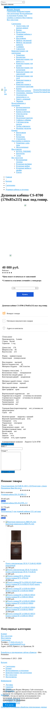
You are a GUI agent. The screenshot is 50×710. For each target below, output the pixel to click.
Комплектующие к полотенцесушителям (24, 85)
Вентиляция (21, 133)
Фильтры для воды (23, 128)
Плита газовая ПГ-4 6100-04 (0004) (19, 591)
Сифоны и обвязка (23, 120)
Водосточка (20, 32)
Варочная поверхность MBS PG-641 (20, 524)
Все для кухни (12, 20)
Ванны (19, 30)
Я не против (9, 705)
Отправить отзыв (8, 472)
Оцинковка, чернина (24, 93)
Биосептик (20, 153)
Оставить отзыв (7, 444)
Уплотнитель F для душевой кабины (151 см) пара (21, 511)
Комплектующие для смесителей (24, 73)
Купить (25, 294)
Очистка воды (21, 114)
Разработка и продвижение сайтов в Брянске (19, 652)
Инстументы (27, 18)
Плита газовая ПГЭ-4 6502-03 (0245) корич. (23, 584)
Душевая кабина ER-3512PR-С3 (13, 494)
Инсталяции (21, 38)
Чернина (19, 101)
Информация (6, 681)
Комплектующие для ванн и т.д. (24, 60)
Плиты (19, 172)
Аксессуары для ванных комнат (22, 27)
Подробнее (20, 700)
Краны (19, 89)
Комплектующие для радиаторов (24, 69)
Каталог (4, 662)
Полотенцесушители (24, 118)
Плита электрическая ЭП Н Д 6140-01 (21, 572)
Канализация (21, 109)
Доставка (9, 685)
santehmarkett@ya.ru (17, 644)
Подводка (20, 116)
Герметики (20, 55)
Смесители (20, 49)
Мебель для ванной (24, 40)
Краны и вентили (23, 112)
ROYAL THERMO (23, 151)
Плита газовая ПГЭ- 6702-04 (17, 578)
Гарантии (9, 687)
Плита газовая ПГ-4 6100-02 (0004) (19, 609)
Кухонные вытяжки (24, 164)
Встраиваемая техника (21, 161)
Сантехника (11, 11)
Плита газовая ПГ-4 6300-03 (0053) (19, 616)
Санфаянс (20, 47)
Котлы (18, 135)
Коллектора (20, 57)
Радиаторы (20, 137)
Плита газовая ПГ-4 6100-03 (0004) (19, 603)
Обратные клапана (23, 91)
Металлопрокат (22, 147)
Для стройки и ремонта (17, 17)
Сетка (18, 156)
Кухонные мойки (23, 166)
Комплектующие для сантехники (18, 12)
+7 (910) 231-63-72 (15, 642)
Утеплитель (20, 139)
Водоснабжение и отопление (19, 104)
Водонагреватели (23, 107)
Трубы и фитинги (23, 126)
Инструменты (11, 677)
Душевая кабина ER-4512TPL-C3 (14, 503)
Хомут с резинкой (23, 99)
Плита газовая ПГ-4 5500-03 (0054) (19, 597)
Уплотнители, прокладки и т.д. (22, 96)
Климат (20, 16)
